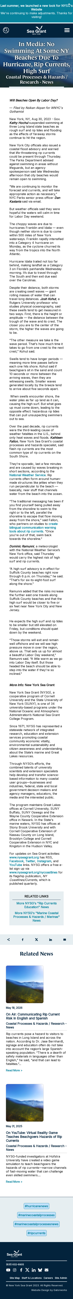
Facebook (16, 861)
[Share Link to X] (36, 939)
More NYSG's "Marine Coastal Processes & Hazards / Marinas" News (36, 916)
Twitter (30, 861)
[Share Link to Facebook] (22, 939)
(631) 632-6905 (15, 1264)
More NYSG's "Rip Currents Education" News (36, 905)
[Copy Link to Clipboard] (8, 939)
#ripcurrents (36, 1233)
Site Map (15, 1278)
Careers (48, 1278)
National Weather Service (27, 475)
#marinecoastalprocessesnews (36, 1224)
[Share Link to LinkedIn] (50, 939)
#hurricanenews (36, 1206)
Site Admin (61, 1278)
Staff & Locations (32, 1278)
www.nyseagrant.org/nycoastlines (33, 872)
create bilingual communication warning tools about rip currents (33, 527)
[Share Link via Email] (64, 939)
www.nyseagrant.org (24, 857)
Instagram (44, 861)
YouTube (16, 865)
